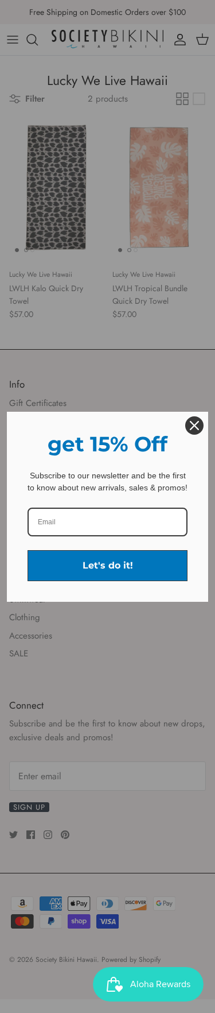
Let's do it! (108, 565)
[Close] (194, 425)
